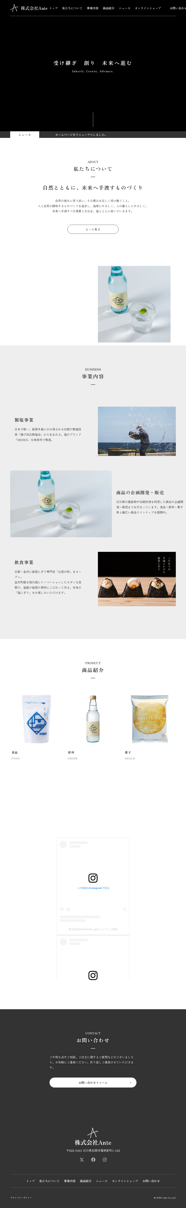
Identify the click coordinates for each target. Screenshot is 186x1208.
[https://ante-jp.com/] (81, 1159)
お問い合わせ (151, 1181)
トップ (53, 8)
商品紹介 (108, 8)
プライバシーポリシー (21, 1197)
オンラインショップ (148, 8)
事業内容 (92, 8)
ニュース (124, 8)
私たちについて (72, 8)
